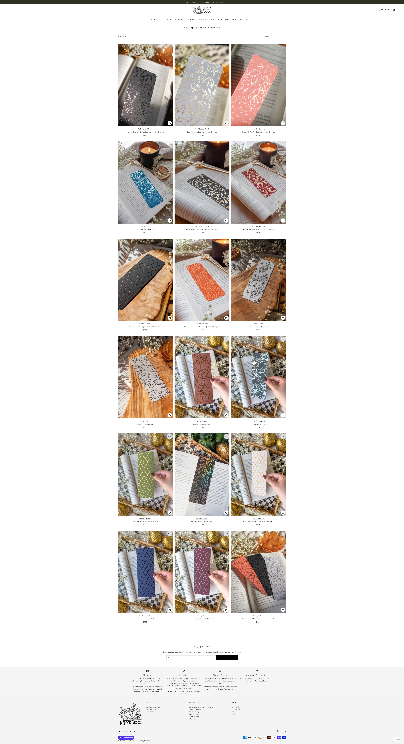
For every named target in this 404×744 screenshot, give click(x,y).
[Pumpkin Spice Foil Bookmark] (202, 377)
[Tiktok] (130, 731)
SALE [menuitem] (241, 19)
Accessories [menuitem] (230, 19)
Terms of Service (195, 709)
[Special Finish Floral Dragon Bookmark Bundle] (258, 572)
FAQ (233, 712)
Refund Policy (194, 714)
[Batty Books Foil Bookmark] (258, 377)
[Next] (297, 2)
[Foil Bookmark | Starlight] (145, 182)
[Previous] (107, 2)
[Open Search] (378, 10)
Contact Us (236, 709)
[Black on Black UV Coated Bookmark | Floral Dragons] (145, 85)
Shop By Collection (153, 707)
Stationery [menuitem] (202, 19)
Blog (233, 714)
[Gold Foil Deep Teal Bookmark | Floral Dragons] (202, 182)
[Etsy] (134, 731)
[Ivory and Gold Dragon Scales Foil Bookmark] (258, 474)
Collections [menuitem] (164, 19)
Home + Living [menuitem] (216, 19)
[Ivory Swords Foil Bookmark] (258, 280)
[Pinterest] (126, 731)
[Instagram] (123, 731)
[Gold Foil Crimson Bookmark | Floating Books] (258, 182)
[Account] (382, 10)
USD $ (389, 10)
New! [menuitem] (153, 19)
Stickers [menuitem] (190, 19)
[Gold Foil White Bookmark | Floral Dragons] (202, 85)
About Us (192, 719)
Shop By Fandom (152, 709)
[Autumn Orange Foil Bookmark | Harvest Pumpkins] (202, 280)
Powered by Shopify (143, 741)
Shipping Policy (194, 716)
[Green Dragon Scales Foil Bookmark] (145, 474)
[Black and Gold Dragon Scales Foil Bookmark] (145, 280)
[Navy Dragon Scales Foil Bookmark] (145, 572)
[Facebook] (119, 731)
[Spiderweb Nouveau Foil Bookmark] (202, 474)
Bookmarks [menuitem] (178, 19)
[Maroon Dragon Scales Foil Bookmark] (202, 572)
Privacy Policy (194, 712)
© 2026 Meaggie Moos (126, 741)
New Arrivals (150, 712)
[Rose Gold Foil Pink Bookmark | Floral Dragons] (258, 85)
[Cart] (394, 10)
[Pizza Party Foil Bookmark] (145, 377)
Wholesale (236, 707)
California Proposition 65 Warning (201, 707)
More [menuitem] (247, 19)
